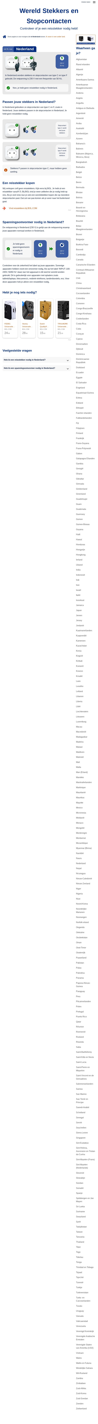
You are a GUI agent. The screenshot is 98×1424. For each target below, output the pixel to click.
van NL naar (8, 49)
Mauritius (80, 797)
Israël (78, 590)
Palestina (80, 973)
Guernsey (80, 514)
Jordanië (80, 625)
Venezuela (81, 1326)
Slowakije (80, 1178)
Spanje (79, 1193)
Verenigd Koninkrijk (85, 1331)
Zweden (79, 1404)
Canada (79, 260)
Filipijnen (80, 428)
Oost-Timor (81, 948)
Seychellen (81, 1128)
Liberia (79, 701)
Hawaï (79, 539)
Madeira (79, 742)
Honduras (80, 544)
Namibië (80, 853)
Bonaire (79, 202)
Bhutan (79, 192)
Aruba (79, 123)
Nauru (79, 858)
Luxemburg (81, 722)
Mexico (79, 808)
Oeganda (80, 927)
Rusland (80, 1037)
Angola (79, 98)
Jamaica (80, 605)
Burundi (79, 249)
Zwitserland (81, 1409)
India (78, 570)
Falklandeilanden (84, 418)
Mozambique (82, 843)
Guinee (79, 519)
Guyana (79, 529)
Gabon (79, 453)
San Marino (81, 1094)
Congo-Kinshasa (83, 313)
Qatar (78, 1022)
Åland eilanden (83, 64)
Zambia (79, 1378)
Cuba (78, 329)
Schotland (80, 1112)
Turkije (79, 1287)
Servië (79, 1122)
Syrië (78, 1222)
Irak (77, 580)
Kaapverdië (81, 636)
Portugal (80, 1012)
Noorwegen (81, 917)
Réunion (80, 1027)
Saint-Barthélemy (84, 1052)
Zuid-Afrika (81, 1388)
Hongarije (80, 550)
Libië (78, 706)
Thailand (80, 1242)
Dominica (80, 354)
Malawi (79, 747)
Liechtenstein (82, 711)
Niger (78, 889)
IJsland (79, 565)
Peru (78, 996)
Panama (80, 978)
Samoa (79, 1089)
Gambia (79, 464)
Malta (78, 767)
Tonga (79, 1262)
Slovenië (80, 1173)
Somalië (80, 1188)
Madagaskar (81, 737)
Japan (79, 610)
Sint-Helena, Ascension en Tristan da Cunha (85, 1151)
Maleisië (80, 757)
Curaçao (80, 334)
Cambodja (80, 255)
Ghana (79, 474)
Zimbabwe (81, 1383)
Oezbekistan (81, 937)
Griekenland (81, 489)
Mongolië (80, 828)
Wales (79, 1358)
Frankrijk (80, 438)
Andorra (79, 93)
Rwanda (80, 1042)
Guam (79, 504)
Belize (79, 177)
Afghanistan (81, 59)
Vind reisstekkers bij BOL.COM (23, 208)
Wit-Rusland (81, 1373)
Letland (79, 691)
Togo (78, 1252)
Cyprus (79, 339)
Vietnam (80, 1353)
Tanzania (80, 1237)
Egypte (79, 378)
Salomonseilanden (84, 1084)
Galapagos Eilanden (85, 458)
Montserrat (81, 838)
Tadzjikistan (81, 1227)
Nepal (79, 868)
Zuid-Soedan (82, 1398)
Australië (80, 128)
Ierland (79, 560)
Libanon (79, 696)
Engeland (80, 388)
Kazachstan (81, 646)
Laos (78, 681)
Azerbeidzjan (82, 133)
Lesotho (79, 686)
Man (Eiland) (82, 772)
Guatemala (81, 509)
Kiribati (79, 661)
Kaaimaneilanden (84, 630)
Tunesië (79, 1282)
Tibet (78, 1247)
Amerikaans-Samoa (85, 80)
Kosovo (79, 671)
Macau (79, 727)
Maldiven (80, 752)
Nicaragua (80, 873)
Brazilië (79, 221)
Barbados (80, 167)
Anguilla (80, 103)
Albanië (79, 69)
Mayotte (79, 803)
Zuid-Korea (81, 1393)
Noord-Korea (82, 904)
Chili (78, 278)
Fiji (77, 423)
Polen (78, 1006)
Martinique (81, 787)
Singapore (80, 1138)
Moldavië (80, 818)
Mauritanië (81, 792)
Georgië (79, 469)
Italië (78, 595)
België (79, 172)
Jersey (79, 620)
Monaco (79, 823)
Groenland (81, 494)
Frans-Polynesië (83, 448)
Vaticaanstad (82, 1321)
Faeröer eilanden (84, 413)
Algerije (79, 74)
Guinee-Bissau (83, 524)
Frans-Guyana (82, 443)
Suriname (80, 1211)
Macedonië (81, 732)
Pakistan (80, 963)
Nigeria (79, 894)
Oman (79, 942)
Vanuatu (80, 1316)
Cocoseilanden (83, 293)
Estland (79, 403)
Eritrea (79, 398)
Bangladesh (81, 162)
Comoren (80, 303)
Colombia (80, 298)
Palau (78, 968)
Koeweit (79, 666)
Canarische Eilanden (85, 265)
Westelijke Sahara (84, 1368)
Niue (78, 899)
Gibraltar (80, 479)
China (79, 283)
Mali (78, 762)
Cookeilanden (82, 319)
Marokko (80, 777)
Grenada (80, 484)
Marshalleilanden (84, 782)
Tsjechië (80, 1277)
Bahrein (79, 149)
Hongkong (80, 555)
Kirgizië (79, 656)
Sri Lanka (80, 1206)
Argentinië (80, 113)
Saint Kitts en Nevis (85, 1057)
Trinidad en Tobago (85, 1267)
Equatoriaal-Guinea (85, 393)
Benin (78, 182)
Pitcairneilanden (83, 1001)
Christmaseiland (83, 288)
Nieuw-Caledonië (84, 879)
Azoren (79, 139)
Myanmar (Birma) (84, 848)
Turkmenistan (82, 1292)
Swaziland (81, 1217)
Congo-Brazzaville (84, 308)
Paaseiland (81, 958)
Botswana (80, 216)
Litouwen (80, 717)
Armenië (80, 118)
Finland (79, 433)
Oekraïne (80, 932)
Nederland (81, 863)
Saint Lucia (81, 1062)
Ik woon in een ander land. (55, 37)
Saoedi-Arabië (82, 1107)
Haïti (78, 534)
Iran (77, 585)
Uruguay (80, 1311)
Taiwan (79, 1232)
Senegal (80, 1118)
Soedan (79, 1183)
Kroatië (79, 676)
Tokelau (79, 1257)
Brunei (79, 234)
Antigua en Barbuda (85, 108)
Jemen (79, 615)
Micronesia (81, 813)
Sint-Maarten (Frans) (85, 1159)
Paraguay (80, 991)
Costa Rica (81, 324)
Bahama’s (80, 144)
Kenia (78, 651)
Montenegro (81, 833)
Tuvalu (79, 1306)
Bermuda (80, 187)
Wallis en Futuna (83, 1363)
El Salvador (81, 382)
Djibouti (79, 349)
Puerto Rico (81, 1017)
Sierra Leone (82, 1133)
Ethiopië (80, 408)
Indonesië (80, 575)
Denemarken (82, 344)
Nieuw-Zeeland (83, 883)
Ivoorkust (80, 600)
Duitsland (80, 367)
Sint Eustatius (82, 1143)
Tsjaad (79, 1272)
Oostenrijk (80, 953)
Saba (78, 1047)
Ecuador (80, 372)
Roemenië (80, 1032)
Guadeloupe (81, 499)
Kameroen (80, 641)
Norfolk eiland (82, 922)
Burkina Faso (82, 244)
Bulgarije (80, 239)
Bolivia (79, 197)
